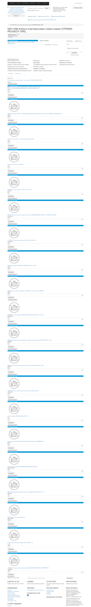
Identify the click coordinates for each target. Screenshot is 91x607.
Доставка (9, 590)
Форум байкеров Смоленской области (35, 590)
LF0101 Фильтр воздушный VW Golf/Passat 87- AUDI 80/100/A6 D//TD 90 (23, 88)
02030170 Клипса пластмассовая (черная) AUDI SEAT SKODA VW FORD (79, 41)
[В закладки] (80, 52)
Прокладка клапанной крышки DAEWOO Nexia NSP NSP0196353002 (22, 466)
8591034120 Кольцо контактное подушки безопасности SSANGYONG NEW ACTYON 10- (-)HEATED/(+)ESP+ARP (32, 215)
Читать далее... (55, 44)
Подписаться (70, 578)
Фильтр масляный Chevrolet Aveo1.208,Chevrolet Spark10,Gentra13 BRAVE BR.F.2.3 (26, 441)
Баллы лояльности (12, 594)
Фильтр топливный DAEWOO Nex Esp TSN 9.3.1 (18, 416)
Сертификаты (11, 599)
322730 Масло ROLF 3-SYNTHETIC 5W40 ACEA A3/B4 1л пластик (22, 265)
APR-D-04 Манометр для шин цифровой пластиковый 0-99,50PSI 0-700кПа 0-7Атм (26, 365)
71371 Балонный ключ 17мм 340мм (15, 164)
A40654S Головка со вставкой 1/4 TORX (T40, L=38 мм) (20, 189)
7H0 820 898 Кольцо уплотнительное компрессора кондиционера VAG (23, 390)
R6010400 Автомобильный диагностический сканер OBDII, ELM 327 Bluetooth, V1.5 (26, 492)
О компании (12, 3)
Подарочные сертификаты (13, 591)
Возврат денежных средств (13, 595)
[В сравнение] (81, 52)
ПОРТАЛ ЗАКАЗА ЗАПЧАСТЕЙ (49, 19)
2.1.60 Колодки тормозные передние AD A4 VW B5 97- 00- (20, 542)
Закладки (48, 592)
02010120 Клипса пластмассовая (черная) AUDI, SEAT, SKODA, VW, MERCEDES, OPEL (71, 41)
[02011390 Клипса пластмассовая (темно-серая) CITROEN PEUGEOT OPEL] (23, 43)
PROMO (35, 16)
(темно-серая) (26, 80)
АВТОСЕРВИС (62, 16)
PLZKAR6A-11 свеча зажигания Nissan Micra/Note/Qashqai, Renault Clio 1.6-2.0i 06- (26, 314)
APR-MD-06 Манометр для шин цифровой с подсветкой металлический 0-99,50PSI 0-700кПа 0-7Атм (30, 340)
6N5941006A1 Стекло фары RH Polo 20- (16, 517)
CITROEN (32, 80)
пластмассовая (19, 80)
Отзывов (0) (17, 73)
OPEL (41, 80)
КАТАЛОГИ (46, 16)
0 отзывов (10, 37)
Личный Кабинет (50, 590)
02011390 (10, 80)
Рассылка (48, 594)
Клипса (13, 80)
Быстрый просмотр (12, 84)
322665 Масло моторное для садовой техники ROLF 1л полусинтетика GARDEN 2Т (26, 290)
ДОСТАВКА (32, 3)
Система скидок (11, 592)
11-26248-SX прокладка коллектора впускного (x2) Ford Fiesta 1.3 (22, 240)
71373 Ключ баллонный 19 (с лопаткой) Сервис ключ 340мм (21, 139)
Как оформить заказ (12, 600)
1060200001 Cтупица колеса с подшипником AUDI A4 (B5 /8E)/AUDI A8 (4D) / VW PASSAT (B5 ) (28, 568)
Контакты (18, 3)
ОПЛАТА (39, 3)
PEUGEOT (37, 80)
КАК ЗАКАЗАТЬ (25, 3)
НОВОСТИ (45, 3)
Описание (11, 73)
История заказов (50, 591)
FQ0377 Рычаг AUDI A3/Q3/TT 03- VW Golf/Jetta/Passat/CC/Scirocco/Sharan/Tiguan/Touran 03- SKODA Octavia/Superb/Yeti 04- (35, 113)
